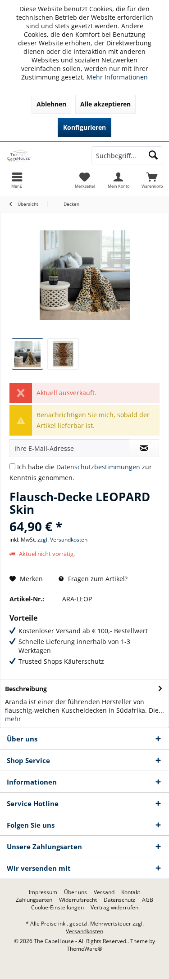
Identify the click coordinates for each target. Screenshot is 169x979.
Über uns (75, 892)
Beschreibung (26, 688)
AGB (147, 900)
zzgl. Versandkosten (62, 539)
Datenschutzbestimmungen (98, 467)
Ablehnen (51, 104)
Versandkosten (84, 931)
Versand (104, 892)
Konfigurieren (84, 127)
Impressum (43, 892)
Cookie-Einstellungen (57, 907)
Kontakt (130, 892)
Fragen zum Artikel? (97, 578)
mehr (13, 718)
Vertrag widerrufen (114, 907)
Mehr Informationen (117, 77)
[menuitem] (152, 180)
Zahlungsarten (34, 900)
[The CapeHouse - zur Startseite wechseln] (42, 155)
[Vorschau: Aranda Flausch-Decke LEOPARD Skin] (27, 354)
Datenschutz (119, 900)
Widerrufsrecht (78, 900)
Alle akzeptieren (105, 104)
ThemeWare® (84, 949)
